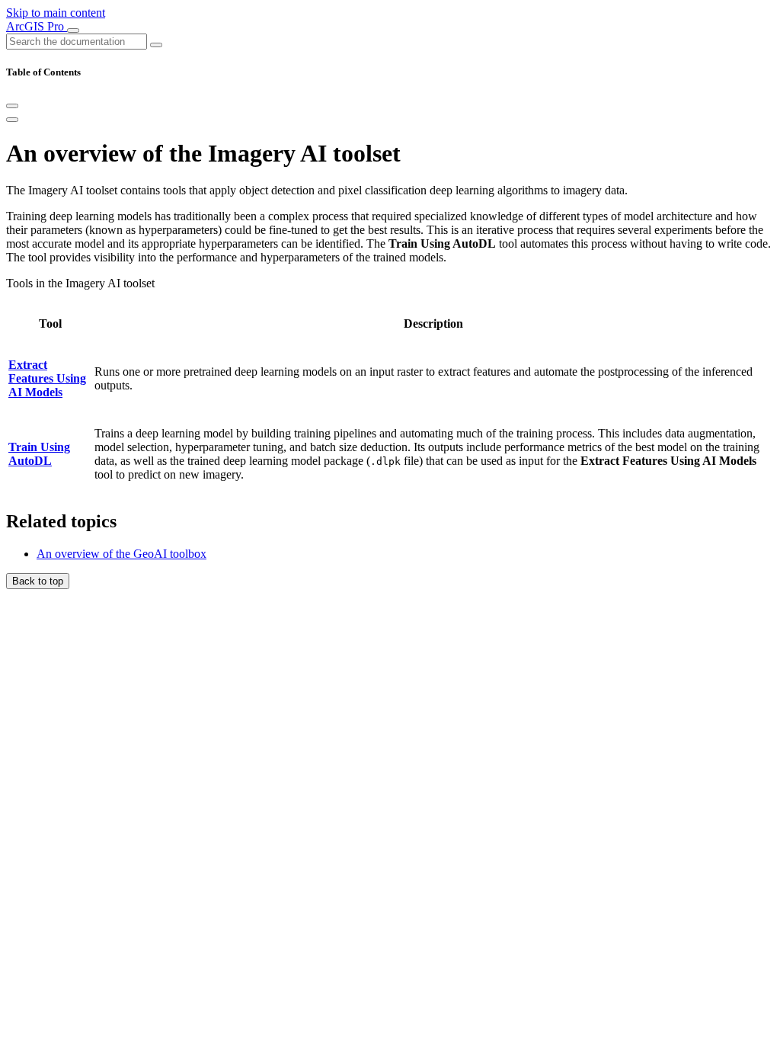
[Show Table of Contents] (12, 119)
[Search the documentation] (156, 45)
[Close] (12, 106)
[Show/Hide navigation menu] (73, 30)
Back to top (37, 581)
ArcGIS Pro (36, 26)
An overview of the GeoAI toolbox (121, 553)
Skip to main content (55, 12)
